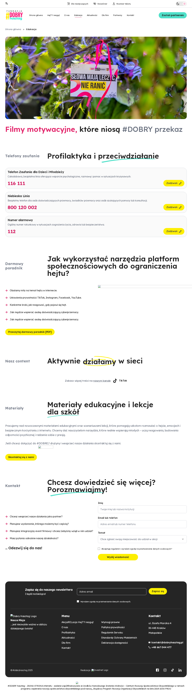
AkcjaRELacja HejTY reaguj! (78, 622)
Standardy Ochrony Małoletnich (119, 637)
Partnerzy (117, 15)
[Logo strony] (14, 15)
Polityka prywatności (113, 627)
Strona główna (36, 15)
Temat (101, 532)
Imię (100, 502)
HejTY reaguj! (53, 15)
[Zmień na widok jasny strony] (184, 4)
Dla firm (105, 15)
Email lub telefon (108, 517)
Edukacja (78, 15)
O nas (67, 15)
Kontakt (130, 15)
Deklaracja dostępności (114, 642)
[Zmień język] (6, 3)
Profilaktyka (68, 632)
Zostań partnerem (173, 15)
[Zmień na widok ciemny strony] (178, 4)
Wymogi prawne (110, 622)
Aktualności (92, 15)
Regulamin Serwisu (112, 632)
